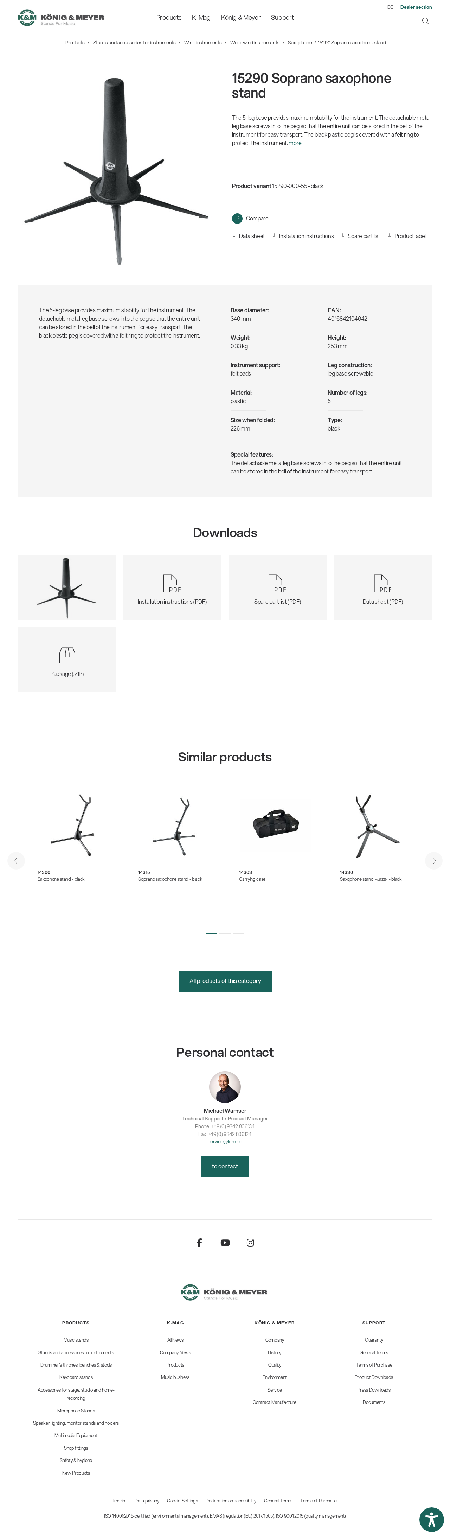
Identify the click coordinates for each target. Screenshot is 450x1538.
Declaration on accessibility (231, 1501)
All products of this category (225, 981)
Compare (257, 218)
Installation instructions (306, 236)
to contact (225, 1166)
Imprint (120, 1501)
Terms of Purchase (318, 1501)
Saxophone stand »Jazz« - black (370, 879)
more (295, 143)
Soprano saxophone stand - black (170, 879)
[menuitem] (168, 17)
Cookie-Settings (182, 1501)
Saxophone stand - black (61, 879)
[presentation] (16, 861)
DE (390, 7)
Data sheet (251, 236)
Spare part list (363, 236)
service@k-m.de (225, 1141)
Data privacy (147, 1501)
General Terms (278, 1501)
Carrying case (252, 879)
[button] (211, 934)
